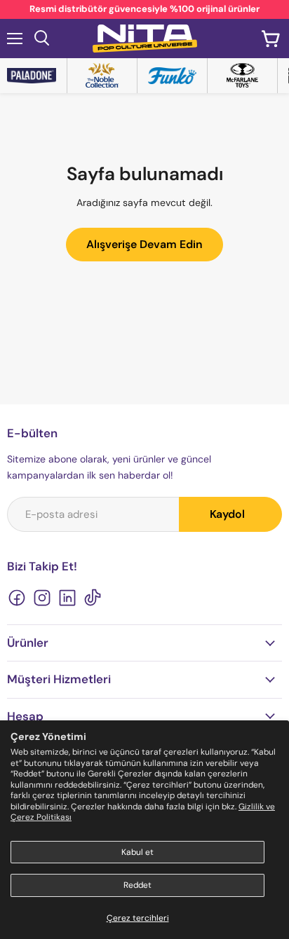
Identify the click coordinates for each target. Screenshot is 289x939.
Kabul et (137, 852)
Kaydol (227, 514)
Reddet (137, 885)
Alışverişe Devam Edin (144, 244)
